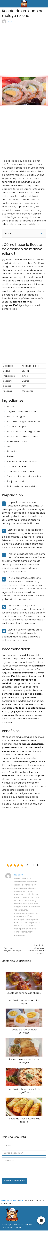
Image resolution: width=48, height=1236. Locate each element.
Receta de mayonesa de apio (12, 949)
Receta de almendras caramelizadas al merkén (36, 949)
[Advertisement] (24, 49)
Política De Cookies (22, 1224)
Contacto (18, 1227)
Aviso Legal (7, 1224)
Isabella (11, 21)
